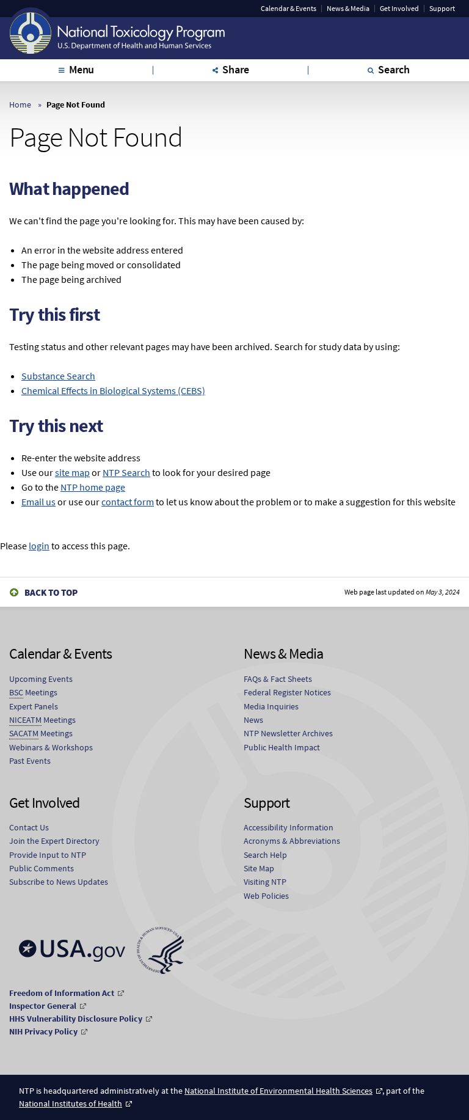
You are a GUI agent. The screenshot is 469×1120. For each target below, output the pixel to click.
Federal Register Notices (287, 692)
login (39, 546)
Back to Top (51, 592)
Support (442, 8)
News (253, 719)
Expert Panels (33, 706)
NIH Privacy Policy (43, 1031)
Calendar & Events (288, 8)
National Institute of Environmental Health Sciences (278, 1090)
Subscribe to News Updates (58, 881)
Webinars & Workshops (51, 747)
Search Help (265, 854)
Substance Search (58, 376)
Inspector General (42, 1005)
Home (20, 104)
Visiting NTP (265, 881)
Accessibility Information (288, 827)
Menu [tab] (81, 69)
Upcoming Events (41, 678)
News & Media (348, 8)
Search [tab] (394, 69)
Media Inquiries (271, 706)
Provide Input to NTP (47, 854)
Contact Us (29, 827)
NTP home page (92, 487)
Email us (38, 502)
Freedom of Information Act (61, 992)
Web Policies (266, 895)
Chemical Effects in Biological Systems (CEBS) (113, 390)
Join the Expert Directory (54, 840)
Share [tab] (235, 69)
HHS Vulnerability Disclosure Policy (75, 1018)
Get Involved (399, 8)
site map (72, 472)
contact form (127, 502)
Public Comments (41, 868)
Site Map (259, 868)
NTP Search (126, 472)
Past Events (30, 760)
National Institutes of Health (70, 1103)
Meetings (33, 692)
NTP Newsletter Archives (288, 733)
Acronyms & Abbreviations (292, 840)
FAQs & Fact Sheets (278, 678)
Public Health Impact (282, 747)
